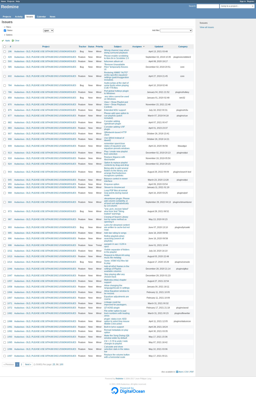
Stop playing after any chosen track (114, 275)
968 (10, 193)
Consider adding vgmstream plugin (112, 122)
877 (10, 115)
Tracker (82, 46)
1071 (9, 303)
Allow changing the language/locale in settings (117, 286)
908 (10, 139)
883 (10, 128)
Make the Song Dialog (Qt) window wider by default (116, 336)
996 (10, 238)
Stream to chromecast (114, 187)
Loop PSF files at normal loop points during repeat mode (116, 193)
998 (10, 245)
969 (10, 202)
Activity (19, 16)
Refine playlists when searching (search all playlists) (114, 238)
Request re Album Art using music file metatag (117, 256)
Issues (29, 16)
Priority (99, 46)
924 (10, 164)
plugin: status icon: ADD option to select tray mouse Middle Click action (116, 321)
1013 (9, 256)
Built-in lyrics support (114, 327)
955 (10, 184)
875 (10, 110)
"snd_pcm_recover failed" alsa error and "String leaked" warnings (116, 211)
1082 (9, 313)
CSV (186, 372)
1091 (9, 327)
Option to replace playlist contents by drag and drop (116, 163)
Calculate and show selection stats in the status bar (116, 349)
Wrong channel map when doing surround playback (116, 51)
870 (10, 104)
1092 (9, 331)
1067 (9, 298)
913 (10, 153)
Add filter (156, 30)
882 (10, 122)
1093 (9, 337)
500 (10, 61)
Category (183, 46)
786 (10, 92)
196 (10, 51)
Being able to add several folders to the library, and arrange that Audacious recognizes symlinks (116, 172)
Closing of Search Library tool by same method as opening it (116, 219)
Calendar (41, 16)
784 (10, 85)
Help (18, 1)
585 (10, 67)
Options (9, 35)
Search (192, 6)
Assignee (137, 46)
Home (3, 1)
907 (10, 133)
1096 (9, 349)
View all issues (207, 27)
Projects (10, 1)
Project (45, 46)
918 (10, 158)
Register (250, 1)
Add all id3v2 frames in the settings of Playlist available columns (116, 268)
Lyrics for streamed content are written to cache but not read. (117, 227)
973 (10, 211)
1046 (9, 269)
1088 (9, 321)
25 (54, 364)
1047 (9, 275)
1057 (9, 281)
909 (10, 146)
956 (10, 187)
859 (10, 98)
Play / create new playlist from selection (115, 152)
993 (10, 227)
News (52, 16)
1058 (9, 286)
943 (10, 172)
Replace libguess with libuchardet (114, 158)
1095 (9, 342)
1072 (9, 308)
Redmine (119, 379)
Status (10, 30)
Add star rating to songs (115, 233)
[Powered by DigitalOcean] (128, 393)
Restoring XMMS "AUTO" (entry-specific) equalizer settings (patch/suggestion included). (116, 76)
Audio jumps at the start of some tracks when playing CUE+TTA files (116, 85)
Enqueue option (111, 184)
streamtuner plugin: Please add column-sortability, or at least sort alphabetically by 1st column (117, 202)
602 (10, 76)
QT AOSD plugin (112, 308)
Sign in (243, 1)
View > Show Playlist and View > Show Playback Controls (116, 104)
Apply (7, 40)
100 (61, 364)
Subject (117, 46)
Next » (28, 364)
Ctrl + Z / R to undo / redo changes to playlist (116, 342)
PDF (192, 372)
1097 (9, 356)
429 (10, 57)
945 (10, 180)
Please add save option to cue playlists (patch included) (116, 115)
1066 (9, 292)
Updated (159, 46)
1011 (9, 251)
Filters (8, 27)
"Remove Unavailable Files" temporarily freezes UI (116, 67)
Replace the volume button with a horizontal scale (117, 356)
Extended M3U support (115, 110)
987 (10, 219)
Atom (181, 372)
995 (10, 233)
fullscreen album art (113, 61)
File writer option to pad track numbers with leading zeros (117, 313)
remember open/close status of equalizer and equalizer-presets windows (117, 146)
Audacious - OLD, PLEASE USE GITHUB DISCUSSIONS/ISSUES (45, 51)
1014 (9, 262)
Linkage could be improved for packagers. (115, 303)
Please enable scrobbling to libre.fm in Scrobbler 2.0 (116, 57)
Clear (17, 40)
